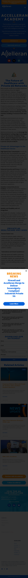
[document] (14, 289)
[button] (26, 270)
